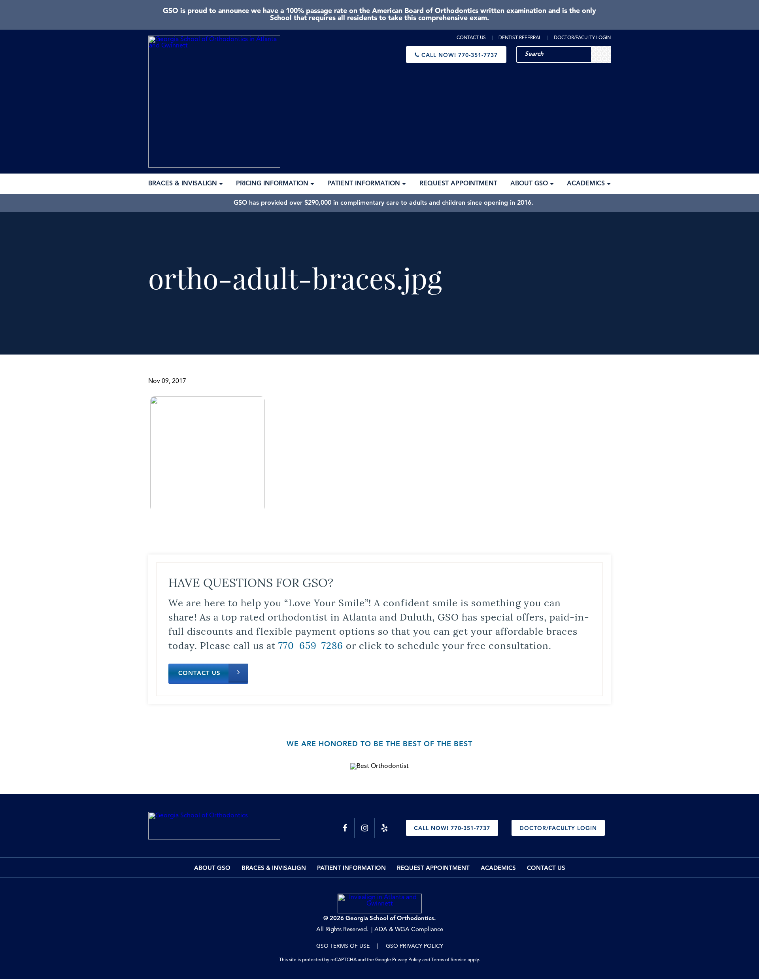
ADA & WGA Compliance (408, 930)
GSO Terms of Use (343, 946)
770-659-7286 (310, 645)
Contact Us (471, 38)
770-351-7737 (459, 55)
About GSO (212, 868)
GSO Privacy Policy (414, 946)
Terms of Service (448, 960)
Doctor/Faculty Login (582, 38)
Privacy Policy (406, 960)
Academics (498, 868)
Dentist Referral (519, 38)
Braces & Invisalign (274, 868)
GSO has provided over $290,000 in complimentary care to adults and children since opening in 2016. (383, 203)
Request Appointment (433, 868)
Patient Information (351, 868)
